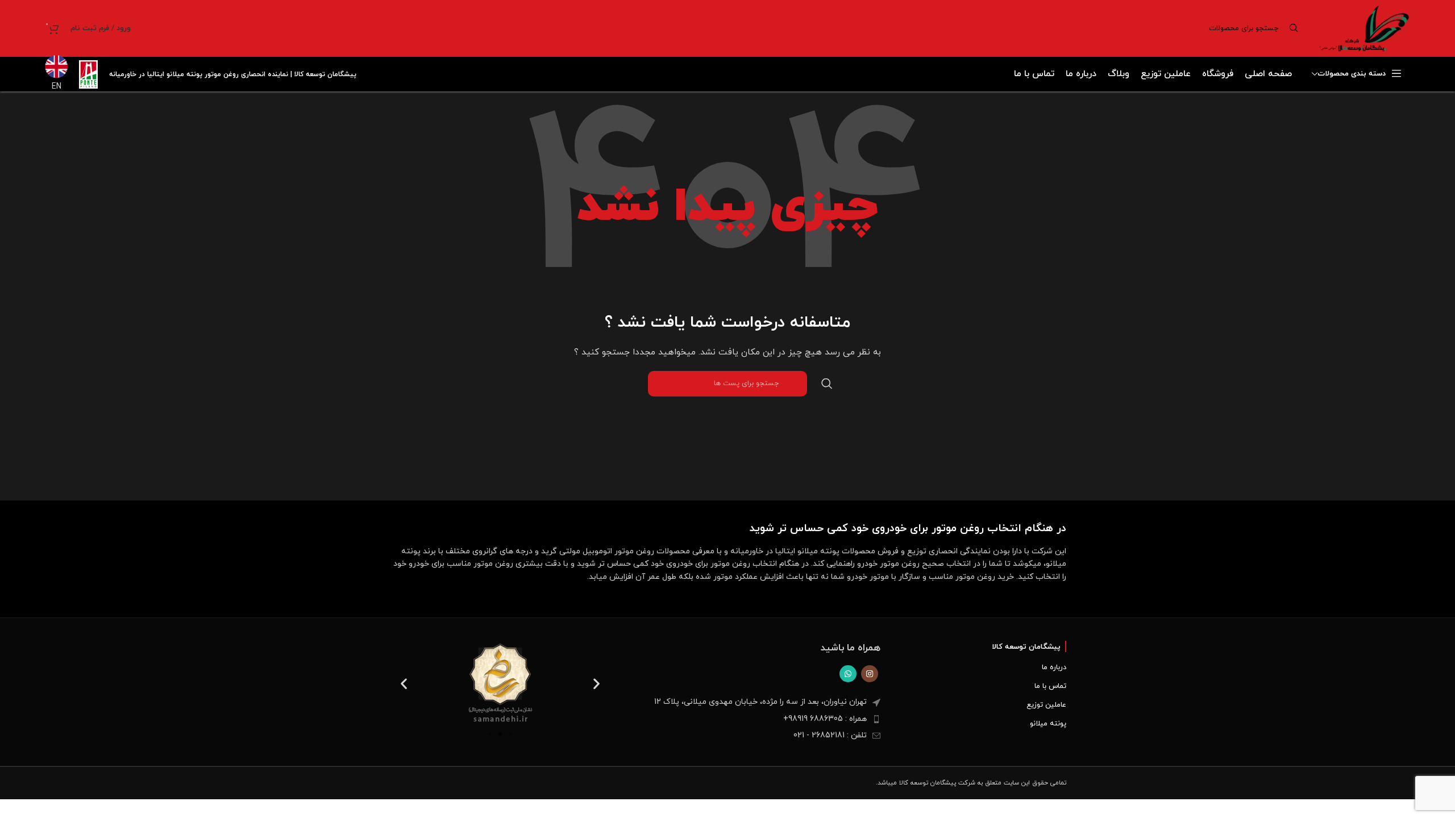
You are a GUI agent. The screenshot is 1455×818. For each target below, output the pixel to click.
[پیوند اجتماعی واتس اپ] (848, 673)
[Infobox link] (56, 74)
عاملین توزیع (1046, 705)
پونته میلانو (1048, 724)
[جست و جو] (827, 384)
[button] (404, 684)
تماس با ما (1050, 686)
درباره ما (1054, 667)
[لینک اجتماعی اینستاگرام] (869, 673)
